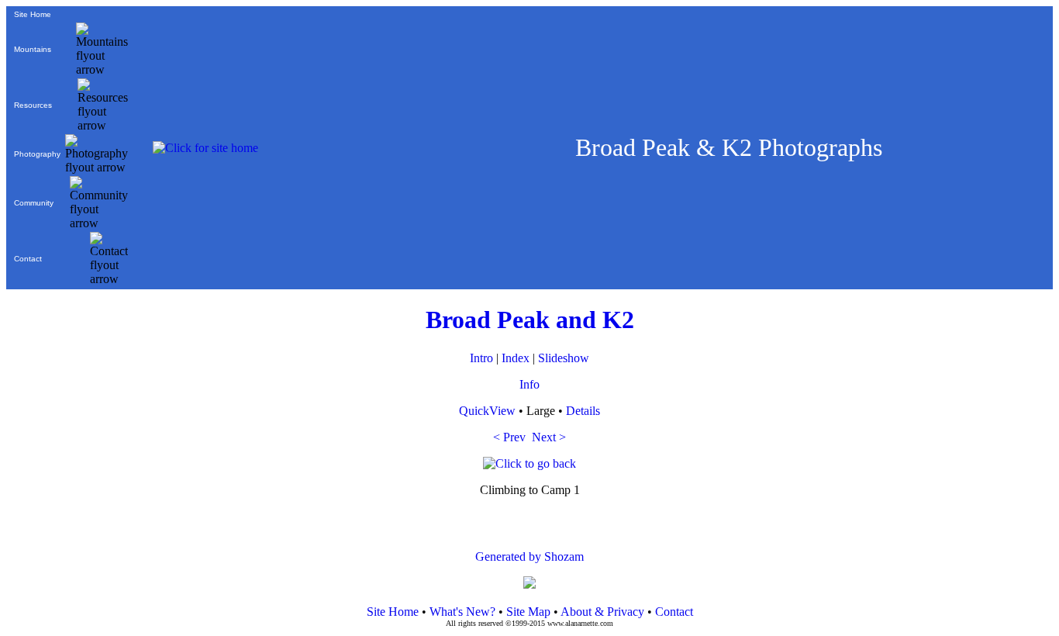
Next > (549, 437)
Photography (37, 154)
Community (33, 203)
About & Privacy (602, 611)
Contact (28, 258)
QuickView (487, 410)
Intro (481, 358)
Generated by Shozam (529, 556)
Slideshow (563, 358)
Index (516, 358)
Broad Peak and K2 (530, 320)
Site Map (526, 611)
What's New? (462, 611)
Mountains (32, 49)
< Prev (509, 437)
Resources (33, 105)
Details (583, 410)
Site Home (32, 14)
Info (529, 384)
